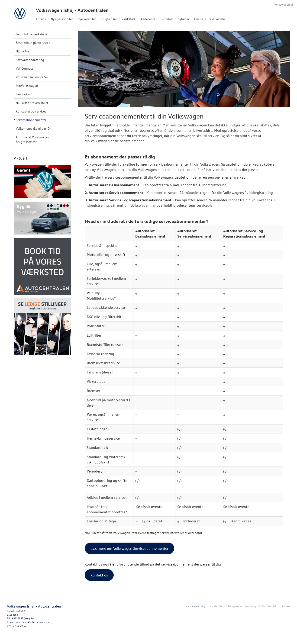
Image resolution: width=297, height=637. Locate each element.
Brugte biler (108, 19)
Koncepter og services (31, 111)
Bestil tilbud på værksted (33, 42)
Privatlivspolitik (269, 606)
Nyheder (183, 19)
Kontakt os (99, 575)
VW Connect (24, 68)
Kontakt (286, 606)
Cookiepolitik (216, 606)
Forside (41, 19)
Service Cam (24, 94)
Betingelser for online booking (242, 606)
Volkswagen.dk (284, 4)
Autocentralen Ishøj (195, 606)
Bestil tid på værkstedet (32, 34)
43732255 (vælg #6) (23, 618)
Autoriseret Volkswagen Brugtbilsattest (32, 139)
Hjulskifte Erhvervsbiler (32, 102)
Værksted (128, 19)
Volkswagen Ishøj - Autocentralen (72, 10)
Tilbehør (167, 19)
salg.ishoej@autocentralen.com (33, 622)
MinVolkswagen (27, 85)
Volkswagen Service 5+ (32, 77)
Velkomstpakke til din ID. (33, 128)
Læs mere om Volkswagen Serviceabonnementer (129, 548)
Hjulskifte (22, 51)
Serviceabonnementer (31, 120)
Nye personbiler (62, 19)
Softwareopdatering (30, 60)
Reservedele (216, 19)
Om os (198, 19)
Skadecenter (148, 19)
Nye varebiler (86, 19)
